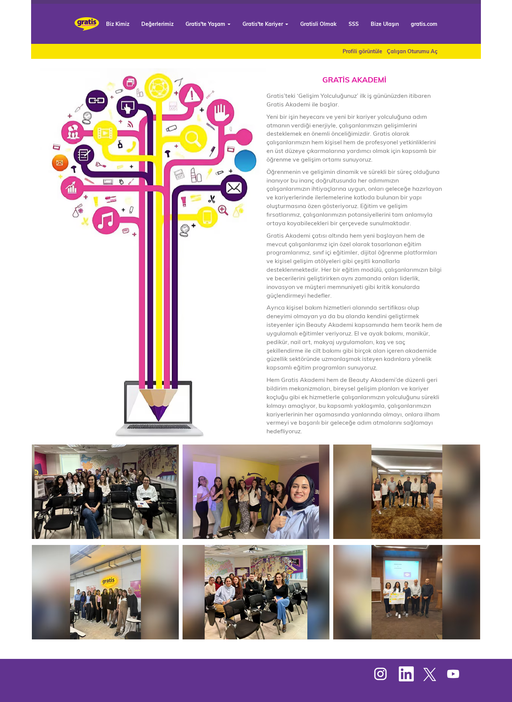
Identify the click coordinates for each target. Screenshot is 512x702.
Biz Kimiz (117, 24)
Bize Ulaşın (385, 24)
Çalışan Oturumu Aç (412, 51)
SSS (354, 24)
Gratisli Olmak (318, 24)
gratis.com (424, 24)
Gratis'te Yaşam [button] (206, 24)
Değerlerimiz (157, 24)
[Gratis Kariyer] (86, 23)
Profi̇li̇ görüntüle (362, 51)
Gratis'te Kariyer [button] (263, 24)
